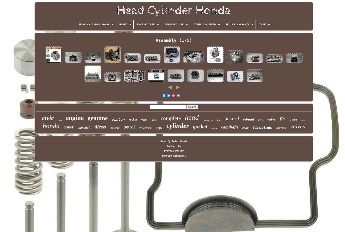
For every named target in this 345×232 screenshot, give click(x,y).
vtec (144, 119)
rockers (115, 127)
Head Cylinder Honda (174, 141)
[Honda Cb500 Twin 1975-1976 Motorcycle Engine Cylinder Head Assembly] (294, 63)
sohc (303, 120)
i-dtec (154, 119)
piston (118, 119)
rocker (133, 119)
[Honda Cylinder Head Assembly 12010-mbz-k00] (274, 63)
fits (283, 118)
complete (171, 118)
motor (214, 128)
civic (48, 117)
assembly (281, 127)
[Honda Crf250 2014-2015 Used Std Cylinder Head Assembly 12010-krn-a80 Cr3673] (235, 63)
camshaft (84, 127)
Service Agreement (174, 155)
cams (293, 119)
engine (75, 117)
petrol (129, 126)
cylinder (178, 125)
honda (51, 125)
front (60, 120)
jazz (219, 120)
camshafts (229, 127)
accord (232, 118)
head (192, 117)
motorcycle (208, 119)
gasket (200, 126)
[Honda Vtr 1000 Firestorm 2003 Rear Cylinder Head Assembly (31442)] (195, 82)
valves (297, 126)
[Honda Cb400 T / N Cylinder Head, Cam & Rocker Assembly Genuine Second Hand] (172, 63)
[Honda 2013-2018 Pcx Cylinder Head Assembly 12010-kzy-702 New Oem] (235, 82)
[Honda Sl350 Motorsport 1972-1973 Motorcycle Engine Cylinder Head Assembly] (112, 82)
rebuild (248, 119)
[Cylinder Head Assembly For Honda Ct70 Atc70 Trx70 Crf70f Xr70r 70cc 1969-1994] (215, 63)
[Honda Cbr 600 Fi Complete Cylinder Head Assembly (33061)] (176, 82)
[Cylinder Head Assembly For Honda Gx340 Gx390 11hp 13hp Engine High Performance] (53, 63)
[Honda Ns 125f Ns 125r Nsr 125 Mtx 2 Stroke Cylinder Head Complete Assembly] (113, 63)
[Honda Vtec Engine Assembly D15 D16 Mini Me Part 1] (134, 82)
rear (245, 128)
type (159, 127)
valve (271, 119)
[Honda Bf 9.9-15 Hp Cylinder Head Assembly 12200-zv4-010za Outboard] (132, 63)
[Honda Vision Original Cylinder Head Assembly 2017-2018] (156, 82)
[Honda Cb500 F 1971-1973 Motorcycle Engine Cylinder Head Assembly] (255, 82)
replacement (145, 127)
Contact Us (174, 146)
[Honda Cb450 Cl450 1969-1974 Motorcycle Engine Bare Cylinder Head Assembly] (73, 63)
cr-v (260, 119)
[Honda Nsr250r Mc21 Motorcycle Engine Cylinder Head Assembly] (93, 63)
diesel (100, 126)
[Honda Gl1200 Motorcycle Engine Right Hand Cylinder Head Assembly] (255, 63)
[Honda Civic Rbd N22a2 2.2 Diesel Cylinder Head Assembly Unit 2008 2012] (93, 82)
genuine (98, 118)
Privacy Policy (174, 151)
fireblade (262, 127)
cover (69, 126)
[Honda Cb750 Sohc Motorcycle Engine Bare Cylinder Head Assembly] (215, 82)
